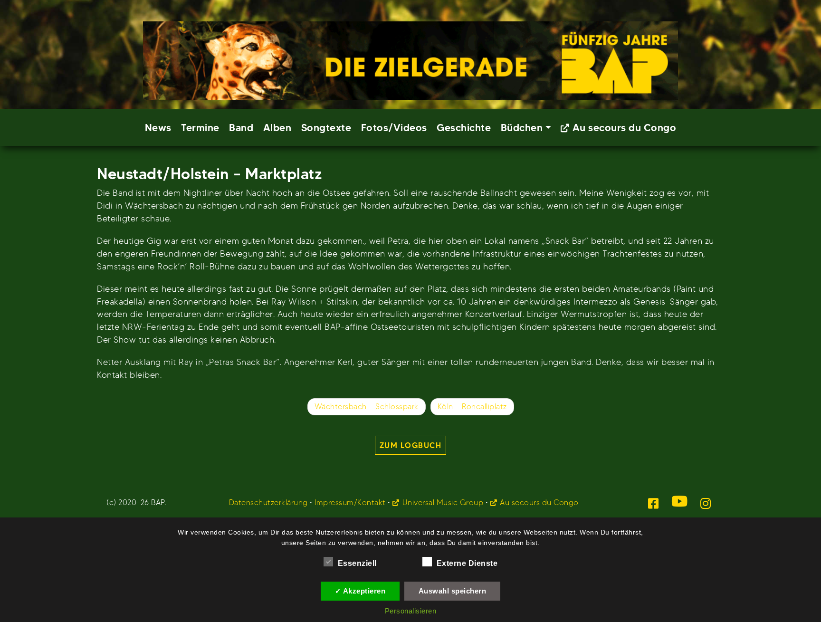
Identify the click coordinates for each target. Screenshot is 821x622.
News (158, 128)
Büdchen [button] (522, 128)
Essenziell (357, 563)
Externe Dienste (467, 563)
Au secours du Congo (625, 128)
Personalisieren (411, 611)
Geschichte (464, 128)
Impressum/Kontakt (350, 502)
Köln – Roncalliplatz (472, 406)
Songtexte (326, 128)
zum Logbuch (411, 445)
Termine (200, 128)
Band (241, 128)
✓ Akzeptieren (360, 591)
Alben (277, 128)
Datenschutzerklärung (268, 502)
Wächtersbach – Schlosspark (367, 406)
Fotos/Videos (394, 128)
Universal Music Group (442, 502)
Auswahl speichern (453, 591)
